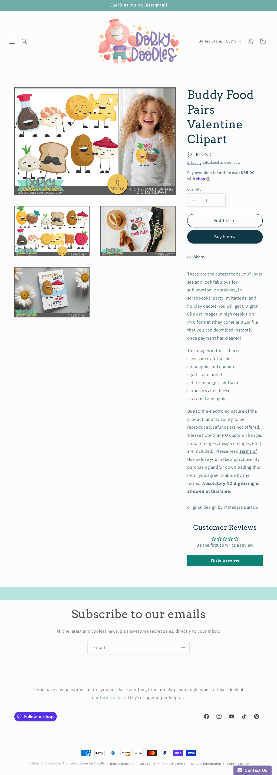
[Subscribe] (183, 647)
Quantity (194, 189)
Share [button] (199, 256)
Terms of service (173, 763)
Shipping (194, 162)
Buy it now (225, 236)
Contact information (206, 763)
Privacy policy (146, 763)
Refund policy (120, 763)
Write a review (225, 560)
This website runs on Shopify (84, 763)
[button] (12, 41)
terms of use (112, 697)
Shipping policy (237, 763)
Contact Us (255, 770)
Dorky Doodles (51, 763)
